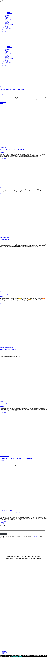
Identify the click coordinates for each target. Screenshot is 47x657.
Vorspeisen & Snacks (9, 510)
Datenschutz (4, 652)
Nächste (4, 523)
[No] (22, 656)
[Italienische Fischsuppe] (5, 635)
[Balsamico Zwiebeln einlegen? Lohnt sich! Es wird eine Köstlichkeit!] (5, 600)
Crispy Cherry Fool (4, 239)
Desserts (1, 237)
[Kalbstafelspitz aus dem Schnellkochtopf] (18, 94)
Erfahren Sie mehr (19, 656)
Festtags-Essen (2, 86)
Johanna (1, 103)
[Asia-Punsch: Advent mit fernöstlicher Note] (17, 181)
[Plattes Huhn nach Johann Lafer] (5, 611)
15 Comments (2, 104)
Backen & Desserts (3, 347)
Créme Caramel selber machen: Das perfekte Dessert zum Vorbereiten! (16, 458)
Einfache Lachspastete (5, 294)
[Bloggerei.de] (2, 646)
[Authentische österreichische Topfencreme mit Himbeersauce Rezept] (5, 623)
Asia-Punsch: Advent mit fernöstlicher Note (10, 185)
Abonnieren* (3, 533)
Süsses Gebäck (10, 347)
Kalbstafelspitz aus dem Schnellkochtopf (12, 89)
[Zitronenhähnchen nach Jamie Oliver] (5, 576)
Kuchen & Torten (3, 147)
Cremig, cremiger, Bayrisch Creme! (8, 403)
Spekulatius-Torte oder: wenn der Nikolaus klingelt (12, 149)
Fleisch (7, 86)
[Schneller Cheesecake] (5, 588)
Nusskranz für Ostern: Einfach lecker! (9, 349)
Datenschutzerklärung (35, 536)
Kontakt (3, 653)
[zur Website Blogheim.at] (3, 649)
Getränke (1, 182)
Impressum (4, 651)
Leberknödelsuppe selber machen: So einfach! (10, 512)
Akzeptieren (13, 656)
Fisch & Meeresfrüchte (4, 291)
